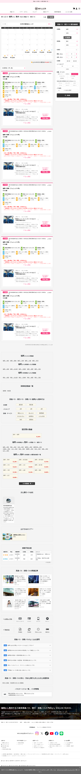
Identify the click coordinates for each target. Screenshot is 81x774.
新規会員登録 (21, 742)
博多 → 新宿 (6, 377)
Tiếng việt (24, 760)
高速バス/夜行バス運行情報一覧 (40, 1)
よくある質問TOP (69, 742)
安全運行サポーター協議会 (17, 682)
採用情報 (10, 754)
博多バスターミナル (29, 693)
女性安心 (31, 416)
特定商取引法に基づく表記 (47, 754)
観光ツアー (46, 11)
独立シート (21, 413)
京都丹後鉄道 (57, 11)
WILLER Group (5, 765)
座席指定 (41, 413)
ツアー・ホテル (23, 11)
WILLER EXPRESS (14, 765)
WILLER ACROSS (31, 765)
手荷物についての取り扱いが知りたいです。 (19, 670)
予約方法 (6, 630)
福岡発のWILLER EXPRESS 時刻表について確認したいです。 (24, 650)
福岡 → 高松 (37, 369)
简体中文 (19, 760)
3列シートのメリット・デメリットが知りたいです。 (22, 665)
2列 (21, 408)
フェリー (35, 11)
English (3, 760)
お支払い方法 (8, 619)
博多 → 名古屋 (13, 377)
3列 (31, 408)
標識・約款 (23, 754)
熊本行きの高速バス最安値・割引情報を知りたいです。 (22, 660)
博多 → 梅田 (30, 377)
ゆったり (31, 413)
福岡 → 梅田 (30, 369)
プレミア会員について (38, 744)
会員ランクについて (38, 746)
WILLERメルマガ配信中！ (39, 747)
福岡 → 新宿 (6, 369)
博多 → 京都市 (22, 377)
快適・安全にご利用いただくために (56, 746)
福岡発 (4, 390)
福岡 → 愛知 (13, 360)
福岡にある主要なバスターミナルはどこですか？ (21, 645)
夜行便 (31, 404)
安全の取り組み (5, 746)
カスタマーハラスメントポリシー (19, 755)
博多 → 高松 (37, 377)
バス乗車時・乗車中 (69, 746)
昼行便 (21, 404)
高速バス (12, 11)
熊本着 (9, 390)
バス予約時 (67, 744)
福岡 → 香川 (35, 360)
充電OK (31, 419)
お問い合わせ (65, 754)
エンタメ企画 (68, 11)
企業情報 (4, 754)
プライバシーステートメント (33, 754)
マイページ (20, 744)
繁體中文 (13, 760)
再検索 (68, 95)
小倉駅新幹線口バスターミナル (16, 695)
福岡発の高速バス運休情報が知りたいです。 (19, 655)
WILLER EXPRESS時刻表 (55, 744)
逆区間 (51, 17)
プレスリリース (5, 744)
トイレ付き (42, 416)
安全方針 (4, 747)
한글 (8, 760)
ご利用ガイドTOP (53, 742)
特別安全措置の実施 (6, 749)
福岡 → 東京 (6, 360)
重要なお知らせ (5, 742)
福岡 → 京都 (21, 360)
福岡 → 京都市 (22, 369)
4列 (42, 408)
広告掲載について (6, 755)
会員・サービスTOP (38, 742)
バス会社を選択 (67, 90)
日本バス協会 (5, 682)
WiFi (21, 419)
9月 (49, 24)
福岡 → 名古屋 (13, 369)
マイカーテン (20, 416)
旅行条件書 (16, 754)
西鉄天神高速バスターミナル (15, 693)
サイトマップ (58, 754)
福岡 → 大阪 (28, 360)
